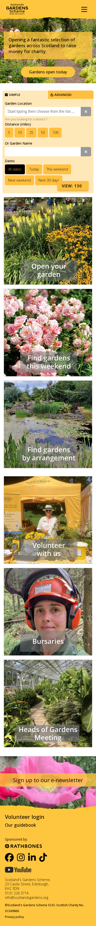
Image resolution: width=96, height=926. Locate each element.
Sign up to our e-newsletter (48, 780)
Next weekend (19, 180)
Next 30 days (48, 180)
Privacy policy (14, 917)
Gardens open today (48, 72)
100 (55, 132)
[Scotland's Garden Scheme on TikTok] (43, 857)
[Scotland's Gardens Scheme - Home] (17, 9)
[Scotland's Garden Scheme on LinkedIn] (32, 857)
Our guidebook (20, 825)
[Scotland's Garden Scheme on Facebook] (9, 857)
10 (20, 132)
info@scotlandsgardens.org (26, 897)
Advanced (62, 94)
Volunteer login (24, 816)
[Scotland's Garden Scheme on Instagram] (21, 857)
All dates (15, 169)
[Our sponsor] (23, 845)
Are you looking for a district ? (26, 119)
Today (34, 169)
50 (43, 132)
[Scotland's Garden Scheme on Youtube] (18, 874)
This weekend (57, 169)
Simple (14, 94)
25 (31, 132)
